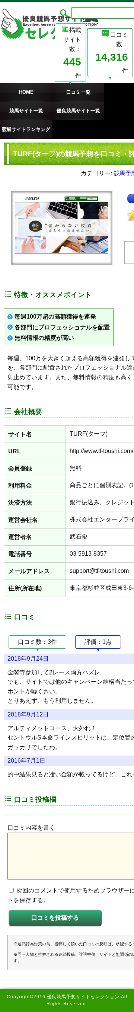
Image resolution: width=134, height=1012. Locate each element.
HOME (26, 92)
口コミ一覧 (78, 92)
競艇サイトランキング (26, 129)
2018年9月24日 (28, 658)
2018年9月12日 (28, 714)
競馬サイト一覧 (26, 111)
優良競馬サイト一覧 (78, 111)
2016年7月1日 (26, 760)
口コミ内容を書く (31, 827)
